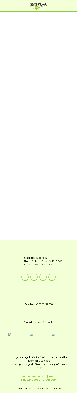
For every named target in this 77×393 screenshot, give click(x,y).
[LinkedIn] (52, 277)
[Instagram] (34, 277)
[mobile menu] (72, 6)
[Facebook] (25, 277)
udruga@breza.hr (43, 322)
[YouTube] (43, 277)
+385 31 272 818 (44, 304)
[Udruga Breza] (38, 5)
